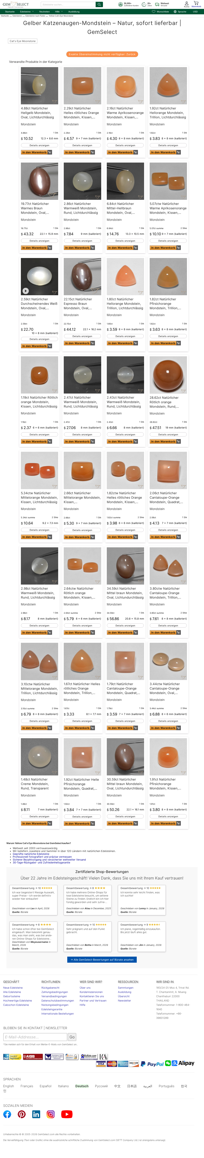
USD (195, 11)
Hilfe (59, 11)
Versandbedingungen (54, 996)
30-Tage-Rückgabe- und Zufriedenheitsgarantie (41, 862)
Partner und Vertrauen (93, 1000)
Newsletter (124, 1000)
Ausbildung (74, 11)
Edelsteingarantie (51, 1009)
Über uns (85, 987)
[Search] (99, 4)
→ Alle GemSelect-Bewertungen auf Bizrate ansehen (102, 959)
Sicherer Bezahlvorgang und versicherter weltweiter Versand (49, 859)
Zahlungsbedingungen (54, 992)
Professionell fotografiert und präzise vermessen (42, 856)
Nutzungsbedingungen (54, 1004)
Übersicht (124, 996)
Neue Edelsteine (13, 987)
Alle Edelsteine (12, 992)
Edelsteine (27, 11)
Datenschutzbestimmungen (57, 1000)
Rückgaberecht (50, 987)
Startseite (10, 11)
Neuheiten (44, 11)
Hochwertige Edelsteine (17, 1000)
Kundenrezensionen (91, 992)
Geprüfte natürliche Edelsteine (31, 853)
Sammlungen (125, 987)
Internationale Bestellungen (57, 1013)
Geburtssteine (11, 996)
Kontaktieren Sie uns (92, 996)
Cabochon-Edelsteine (16, 1004)
